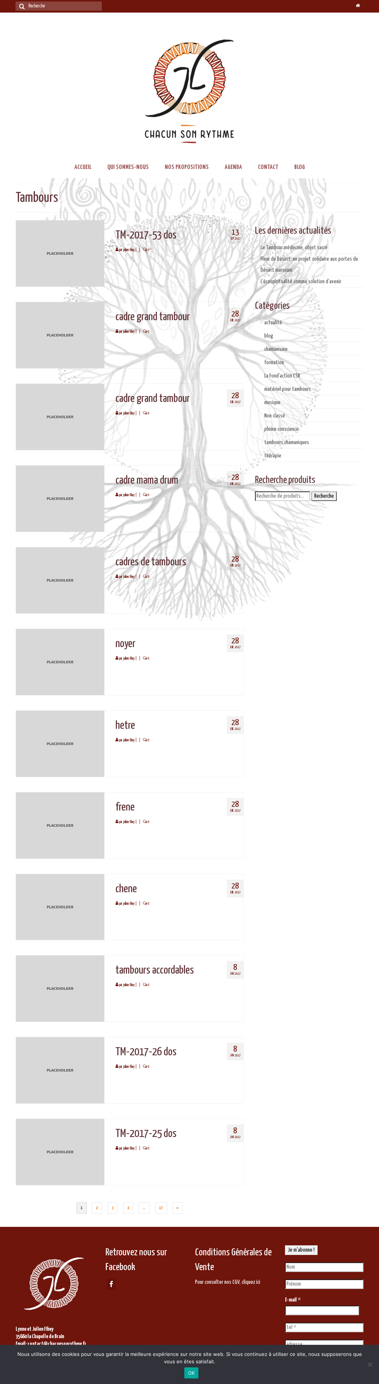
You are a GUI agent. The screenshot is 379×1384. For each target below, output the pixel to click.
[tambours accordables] (60, 988)
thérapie (272, 455)
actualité (273, 322)
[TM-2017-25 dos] (60, 1152)
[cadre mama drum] (60, 498)
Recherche (324, 496)
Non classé (274, 416)
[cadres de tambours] (60, 580)
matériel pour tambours (287, 389)
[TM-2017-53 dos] (60, 253)
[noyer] (60, 661)
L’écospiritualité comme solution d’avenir (301, 281)
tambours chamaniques (286, 442)
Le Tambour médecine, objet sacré (294, 247)
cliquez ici (251, 1282)
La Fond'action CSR (282, 376)
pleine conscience (281, 429)
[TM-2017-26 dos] (60, 1070)
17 (161, 1208)
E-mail (293, 1300)
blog (268, 336)
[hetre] (60, 743)
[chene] (60, 907)
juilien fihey (129, 250)
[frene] (60, 825)
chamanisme (276, 349)
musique (272, 402)
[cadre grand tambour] (60, 335)
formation (274, 362)
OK (191, 1373)
